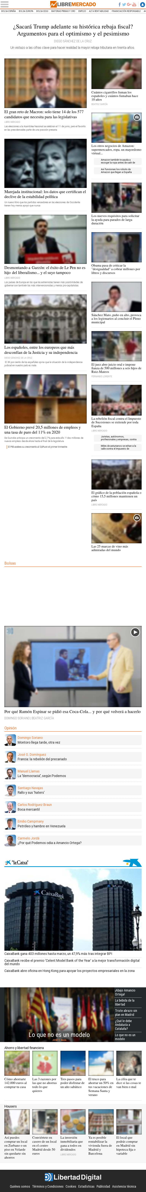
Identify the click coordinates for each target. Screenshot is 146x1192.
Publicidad (103, 1186)
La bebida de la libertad (124, 1002)
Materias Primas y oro (63, 11)
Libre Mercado (73, 4)
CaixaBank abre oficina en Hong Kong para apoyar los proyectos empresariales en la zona (69, 971)
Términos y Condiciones (47, 1186)
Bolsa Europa (26, 11)
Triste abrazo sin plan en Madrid (126, 1013)
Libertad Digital (73, 1177)
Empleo (82, 11)
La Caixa (73, 863)
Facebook (119, 4)
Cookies (71, 1186)
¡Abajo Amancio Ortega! (125, 992)
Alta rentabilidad (99, 11)
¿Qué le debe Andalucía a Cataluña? (123, 1025)
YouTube (134, 4)
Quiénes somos (20, 1186)
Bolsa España (8, 11)
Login (142, 4)
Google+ (129, 4)
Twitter (124, 4)
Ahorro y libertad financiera (24, 1048)
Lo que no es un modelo (125, 1037)
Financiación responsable (126, 11)
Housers (10, 1106)
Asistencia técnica (124, 1186)
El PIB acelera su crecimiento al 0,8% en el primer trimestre (37, 447)
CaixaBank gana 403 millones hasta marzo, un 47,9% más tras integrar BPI (58, 954)
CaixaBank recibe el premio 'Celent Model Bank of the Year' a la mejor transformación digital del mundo (72, 962)
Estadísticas (86, 1186)
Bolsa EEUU (42, 11)
